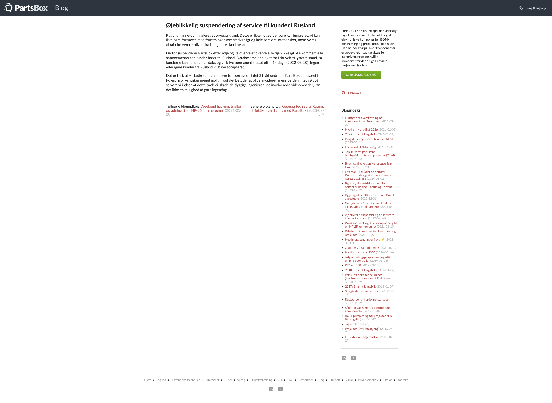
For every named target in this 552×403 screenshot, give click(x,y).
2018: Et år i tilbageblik (360, 270)
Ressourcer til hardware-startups (366, 299)
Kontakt (402, 380)
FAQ (290, 380)
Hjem (147, 380)
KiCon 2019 (353, 265)
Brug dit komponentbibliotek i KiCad (369, 139)
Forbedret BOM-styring (360, 147)
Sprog (241, 380)
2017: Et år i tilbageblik (360, 286)
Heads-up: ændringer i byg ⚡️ (365, 239)
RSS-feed (354, 93)
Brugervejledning (261, 380)
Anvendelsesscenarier (185, 380)
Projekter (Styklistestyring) (362, 329)
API (280, 380)
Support (334, 380)
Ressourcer (305, 380)
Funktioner (212, 380)
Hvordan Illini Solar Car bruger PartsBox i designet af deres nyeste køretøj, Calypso (368, 175)
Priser (228, 380)
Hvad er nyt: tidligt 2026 (361, 129)
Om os (387, 380)
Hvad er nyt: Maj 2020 (360, 252)
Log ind (161, 380)
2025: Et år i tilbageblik (360, 134)
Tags (348, 324)
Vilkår (349, 380)
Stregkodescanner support (362, 291)
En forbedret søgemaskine (362, 337)
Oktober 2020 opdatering (362, 247)
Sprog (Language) (536, 8)
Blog (61, 8)
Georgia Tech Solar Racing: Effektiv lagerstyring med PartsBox (287, 108)
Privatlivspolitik (368, 380)
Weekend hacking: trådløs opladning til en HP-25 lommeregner (204, 108)
